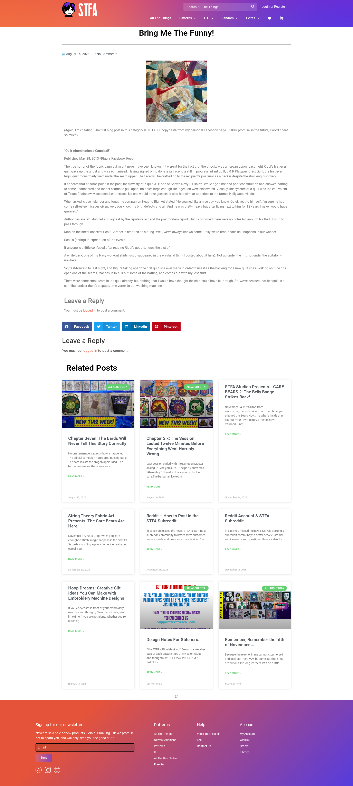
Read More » (76, 476)
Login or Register (273, 7)
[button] (77, 326)
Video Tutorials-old (208, 733)
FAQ (199, 740)
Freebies (159, 764)
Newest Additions (165, 740)
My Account (247, 733)
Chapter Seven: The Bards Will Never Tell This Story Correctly (97, 441)
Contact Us (204, 746)
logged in (89, 310)
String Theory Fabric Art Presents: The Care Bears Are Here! (96, 520)
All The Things (160, 18)
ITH (206, 18)
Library (244, 752)
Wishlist (245, 740)
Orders (244, 746)
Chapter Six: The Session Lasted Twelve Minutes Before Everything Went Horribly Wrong (175, 446)
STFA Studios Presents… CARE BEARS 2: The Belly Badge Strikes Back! (254, 391)
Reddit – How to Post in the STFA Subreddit (172, 518)
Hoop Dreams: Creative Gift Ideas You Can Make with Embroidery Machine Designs (96, 593)
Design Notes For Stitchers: (172, 639)
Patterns (159, 746)
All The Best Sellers (166, 758)
